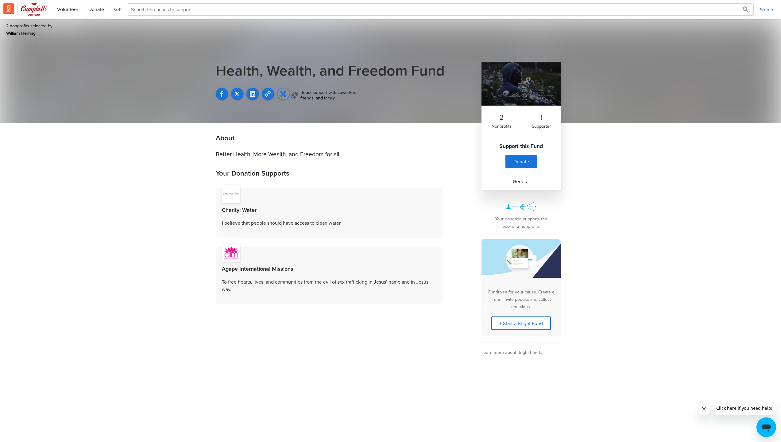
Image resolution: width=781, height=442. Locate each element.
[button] (268, 94)
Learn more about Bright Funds (511, 352)
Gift (118, 9)
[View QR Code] (283, 94)
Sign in (767, 9)
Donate (96, 9)
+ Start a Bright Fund (521, 323)
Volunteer (67, 9)
